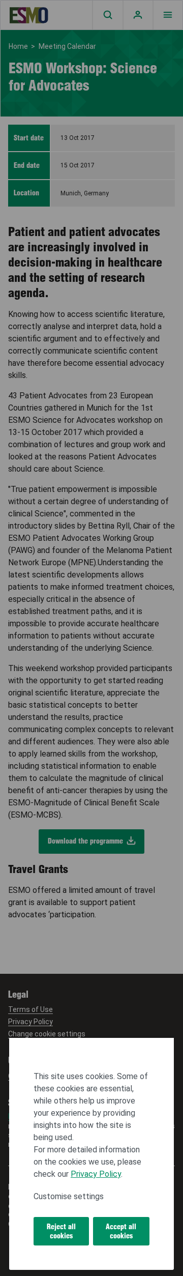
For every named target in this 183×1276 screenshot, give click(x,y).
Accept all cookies (121, 1231)
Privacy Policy (96, 1174)
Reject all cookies (61, 1231)
